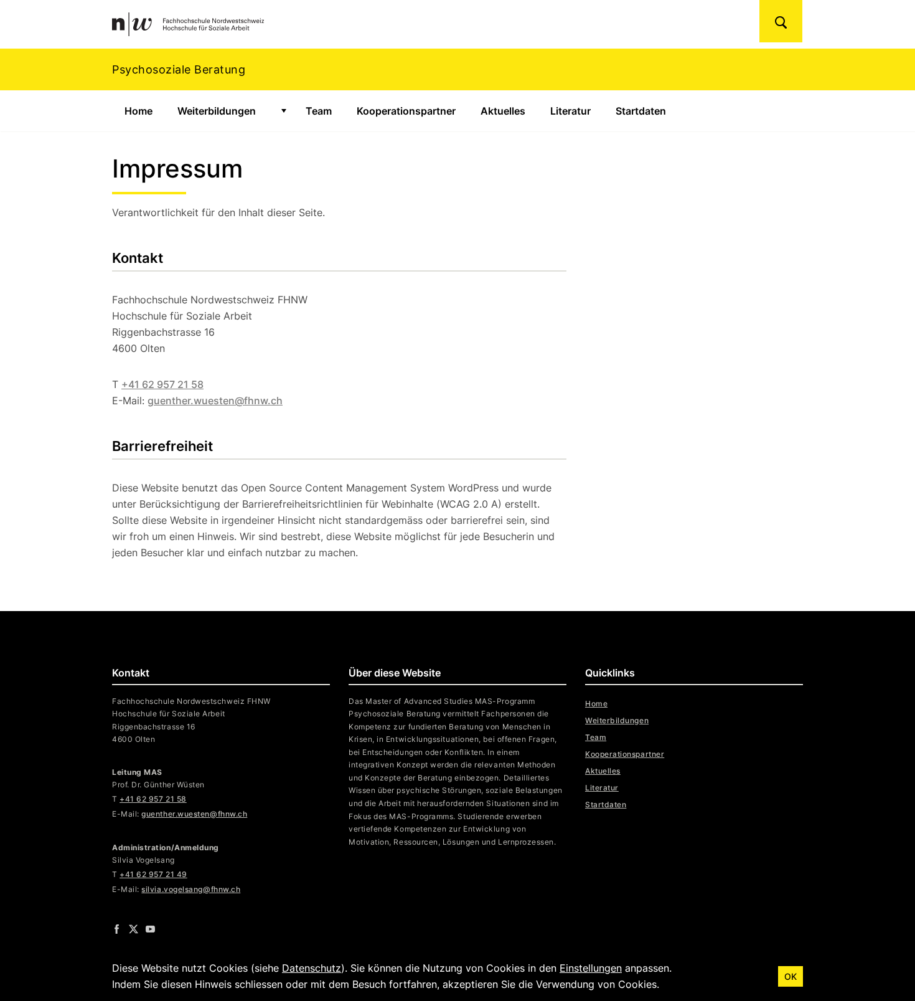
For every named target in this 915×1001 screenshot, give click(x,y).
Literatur (570, 111)
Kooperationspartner (406, 111)
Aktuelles (503, 111)
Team (319, 111)
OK (790, 976)
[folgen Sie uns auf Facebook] (116, 928)
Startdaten (641, 111)
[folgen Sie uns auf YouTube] (150, 928)
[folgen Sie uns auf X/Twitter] (133, 928)
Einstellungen (591, 968)
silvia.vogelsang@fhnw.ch (190, 889)
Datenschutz (311, 968)
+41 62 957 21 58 (162, 384)
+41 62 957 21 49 (153, 874)
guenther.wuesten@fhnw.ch (215, 400)
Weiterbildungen (216, 111)
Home (138, 111)
